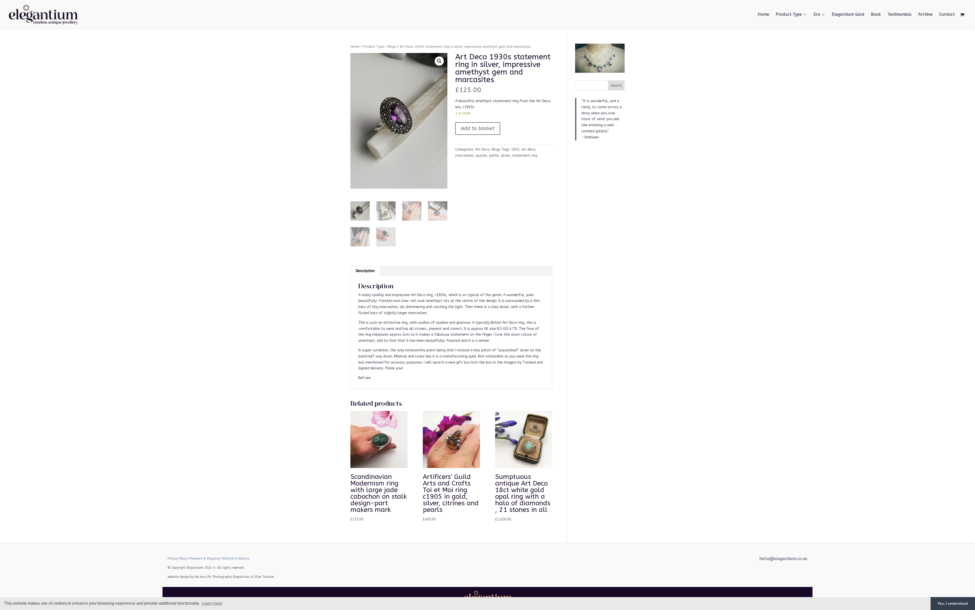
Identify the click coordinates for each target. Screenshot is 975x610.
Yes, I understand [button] (953, 603)
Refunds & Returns (235, 558)
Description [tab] (365, 271)
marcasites (464, 155)
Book (876, 15)
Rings (392, 46)
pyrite (494, 155)
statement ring (524, 155)
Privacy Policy (177, 558)
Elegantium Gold (848, 15)
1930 (515, 149)
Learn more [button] (212, 603)
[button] (439, 61)
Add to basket (478, 128)
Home (763, 15)
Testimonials (899, 15)
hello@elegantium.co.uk (783, 558)
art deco (528, 149)
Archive (925, 15)
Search (616, 85)
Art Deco (482, 149)
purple (481, 155)
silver (505, 155)
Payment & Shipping (205, 558)
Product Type (373, 46)
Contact (947, 15)
